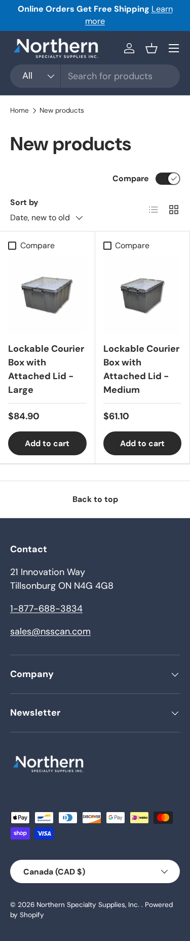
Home (19, 110)
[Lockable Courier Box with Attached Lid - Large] (47, 295)
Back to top (95, 499)
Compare (130, 178)
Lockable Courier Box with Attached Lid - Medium (141, 369)
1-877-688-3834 (46, 608)
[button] (151, 48)
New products (62, 110)
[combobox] (95, 76)
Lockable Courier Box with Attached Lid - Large (46, 369)
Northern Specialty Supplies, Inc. (88, 904)
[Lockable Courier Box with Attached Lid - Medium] (142, 295)
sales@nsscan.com (50, 631)
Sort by (24, 202)
